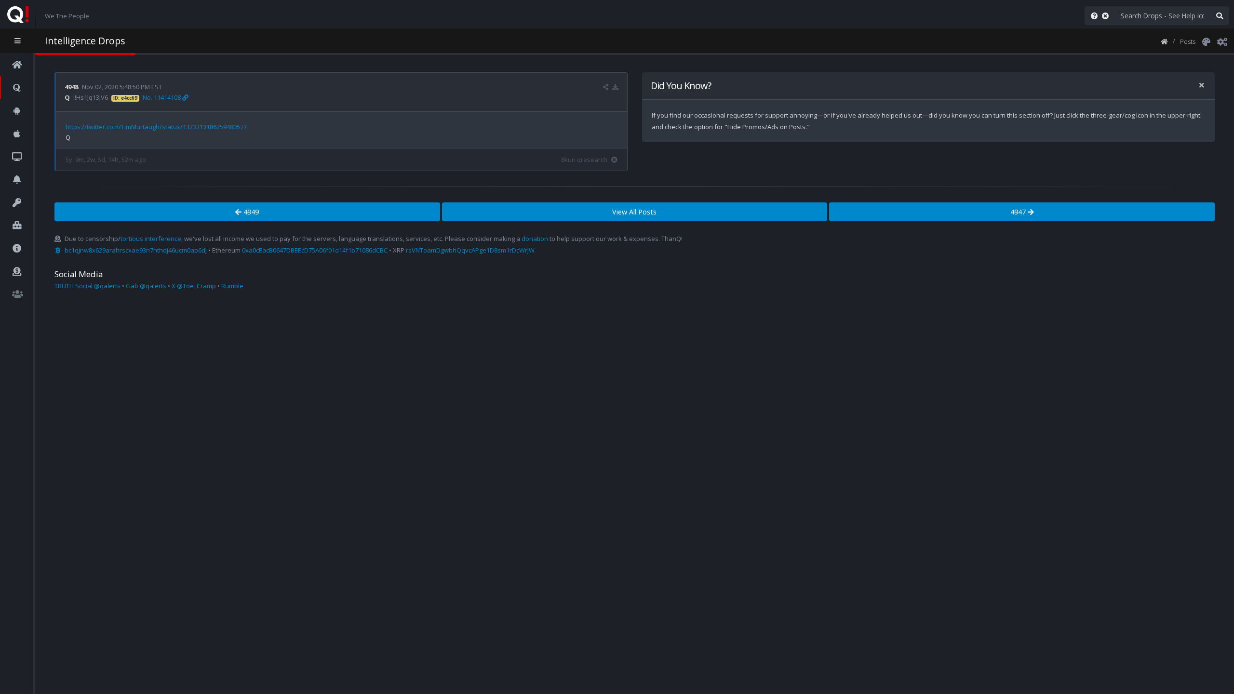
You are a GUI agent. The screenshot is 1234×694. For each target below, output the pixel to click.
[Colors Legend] (1206, 41)
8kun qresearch (584, 159)
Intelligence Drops (85, 40)
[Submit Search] (1219, 15)
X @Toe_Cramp (194, 285)
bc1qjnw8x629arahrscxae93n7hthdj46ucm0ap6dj (136, 250)
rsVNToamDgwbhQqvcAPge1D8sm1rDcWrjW (470, 250)
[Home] (1164, 41)
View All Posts (634, 211)
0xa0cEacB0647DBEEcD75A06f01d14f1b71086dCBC (315, 250)
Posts (1187, 41)
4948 (71, 86)
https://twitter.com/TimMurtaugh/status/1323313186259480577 (156, 126)
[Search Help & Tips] (1092, 15)
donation (535, 238)
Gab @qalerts (146, 285)
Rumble (232, 285)
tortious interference (151, 238)
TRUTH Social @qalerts (87, 285)
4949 (250, 211)
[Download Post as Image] (615, 86)
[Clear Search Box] (1107, 15)
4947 (1019, 211)
